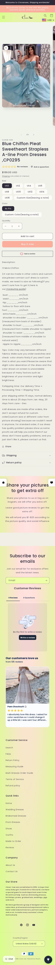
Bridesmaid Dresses (16, 815)
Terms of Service (15, 779)
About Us (10, 865)
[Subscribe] (46, 580)
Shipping (6, 176)
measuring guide (15, 289)
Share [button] (8, 446)
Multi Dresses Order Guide (19, 773)
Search (9, 747)
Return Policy (12, 760)
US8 (7, 191)
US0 (7, 185)
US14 (41, 191)
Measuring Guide (14, 766)
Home (9, 803)
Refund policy (13, 785)
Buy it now (27, 244)
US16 (7, 197)
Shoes (9, 828)
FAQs (8, 754)
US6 (40, 185)
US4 (29, 185)
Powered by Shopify (34, 959)
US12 (30, 191)
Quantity (6, 220)
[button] (3, 17)
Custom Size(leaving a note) (33, 197)
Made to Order (13, 841)
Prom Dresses (13, 822)
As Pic (8, 208)
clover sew (23, 959)
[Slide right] (34, 135)
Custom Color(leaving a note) (22, 214)
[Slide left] (21, 135)
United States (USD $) (26, 943)
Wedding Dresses (15, 809)
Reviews (10, 847)
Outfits (9, 834)
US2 (18, 185)
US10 (18, 191)
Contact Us (12, 871)
